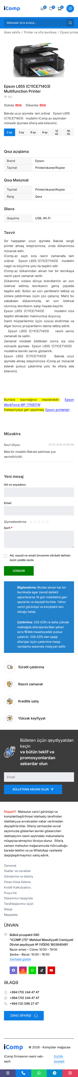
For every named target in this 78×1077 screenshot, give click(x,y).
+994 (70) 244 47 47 (24, 992)
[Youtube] (51, 970)
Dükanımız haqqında (18, 898)
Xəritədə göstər (20, 959)
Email (7, 503)
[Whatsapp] (32, 970)
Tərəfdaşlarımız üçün (19, 904)
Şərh (8, 528)
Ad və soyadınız (15, 484)
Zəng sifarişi (20, 1015)
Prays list (10, 893)
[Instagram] (23, 970)
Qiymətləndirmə (15, 522)
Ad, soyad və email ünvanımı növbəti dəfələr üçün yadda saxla (40, 558)
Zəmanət (10, 865)
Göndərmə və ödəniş (18, 876)
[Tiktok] (42, 970)
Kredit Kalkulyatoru (17, 887)
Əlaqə (8, 909)
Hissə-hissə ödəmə (17, 882)
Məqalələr (11, 915)
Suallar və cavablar (17, 871)
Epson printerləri (57, 410)
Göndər (19, 571)
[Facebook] (13, 970)
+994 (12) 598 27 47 (24, 1003)
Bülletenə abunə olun (31, 789)
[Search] (70, 23)
